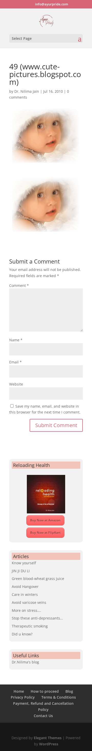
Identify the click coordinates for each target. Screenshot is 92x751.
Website (16, 384)
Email (15, 362)
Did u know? (22, 634)
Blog (69, 691)
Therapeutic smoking (30, 626)
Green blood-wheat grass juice (38, 578)
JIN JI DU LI (21, 570)
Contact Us (43, 715)
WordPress (48, 743)
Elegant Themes (48, 737)
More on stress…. (26, 610)
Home (19, 691)
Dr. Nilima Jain (26, 91)
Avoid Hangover (25, 586)
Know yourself (24, 562)
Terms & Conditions (58, 697)
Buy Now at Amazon (45, 520)
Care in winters (25, 594)
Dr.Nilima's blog (25, 662)
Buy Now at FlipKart (45, 532)
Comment (19, 285)
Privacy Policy (23, 697)
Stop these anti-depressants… (37, 618)
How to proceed (45, 691)
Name (15, 339)
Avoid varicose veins (29, 602)
